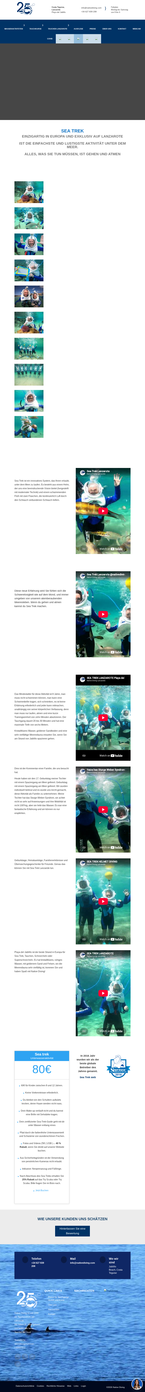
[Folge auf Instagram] (25, 1357)
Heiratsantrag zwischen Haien (86, 1358)
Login (83, 1386)
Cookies (40, 1386)
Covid (50, 39)
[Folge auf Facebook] (17, 1357)
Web (69, 1386)
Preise (93, 29)
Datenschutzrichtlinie (25, 1386)
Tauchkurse (35, 29)
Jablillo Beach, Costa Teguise (115, 1269)
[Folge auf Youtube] (32, 1357)
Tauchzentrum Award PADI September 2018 (86, 1320)
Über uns (106, 29)
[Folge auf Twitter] (17, 1364)
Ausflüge (78, 29)
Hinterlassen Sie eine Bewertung (73, 1231)
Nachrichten (53, 1309)
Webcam (137, 29)
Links (76, 1386)
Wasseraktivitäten (13, 29)
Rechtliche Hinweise (56, 1386)
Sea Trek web (88, 1077)
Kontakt (122, 29)
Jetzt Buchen (41, 1190)
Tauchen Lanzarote (57, 29)
